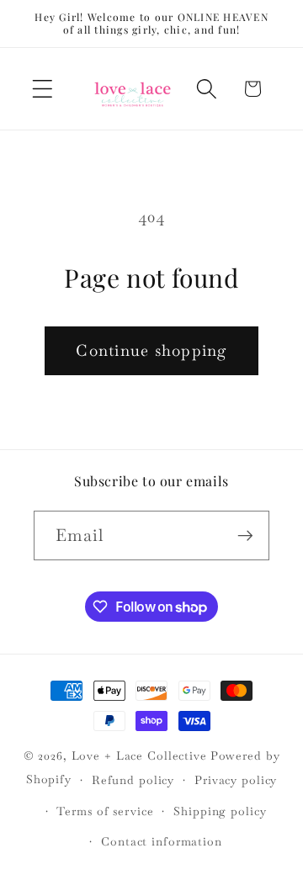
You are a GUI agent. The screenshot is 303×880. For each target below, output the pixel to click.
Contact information (161, 841)
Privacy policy (235, 779)
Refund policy (133, 779)
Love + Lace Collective (139, 755)
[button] (42, 89)
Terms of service (104, 811)
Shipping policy (219, 811)
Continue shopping (151, 350)
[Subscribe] (245, 535)
